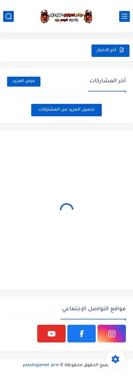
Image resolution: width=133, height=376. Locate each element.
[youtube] (51, 333)
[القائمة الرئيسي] (124, 16)
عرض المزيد (23, 81)
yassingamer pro (41, 365)
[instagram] (112, 333)
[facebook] (81, 333)
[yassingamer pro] (66, 16)
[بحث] (8, 16)
